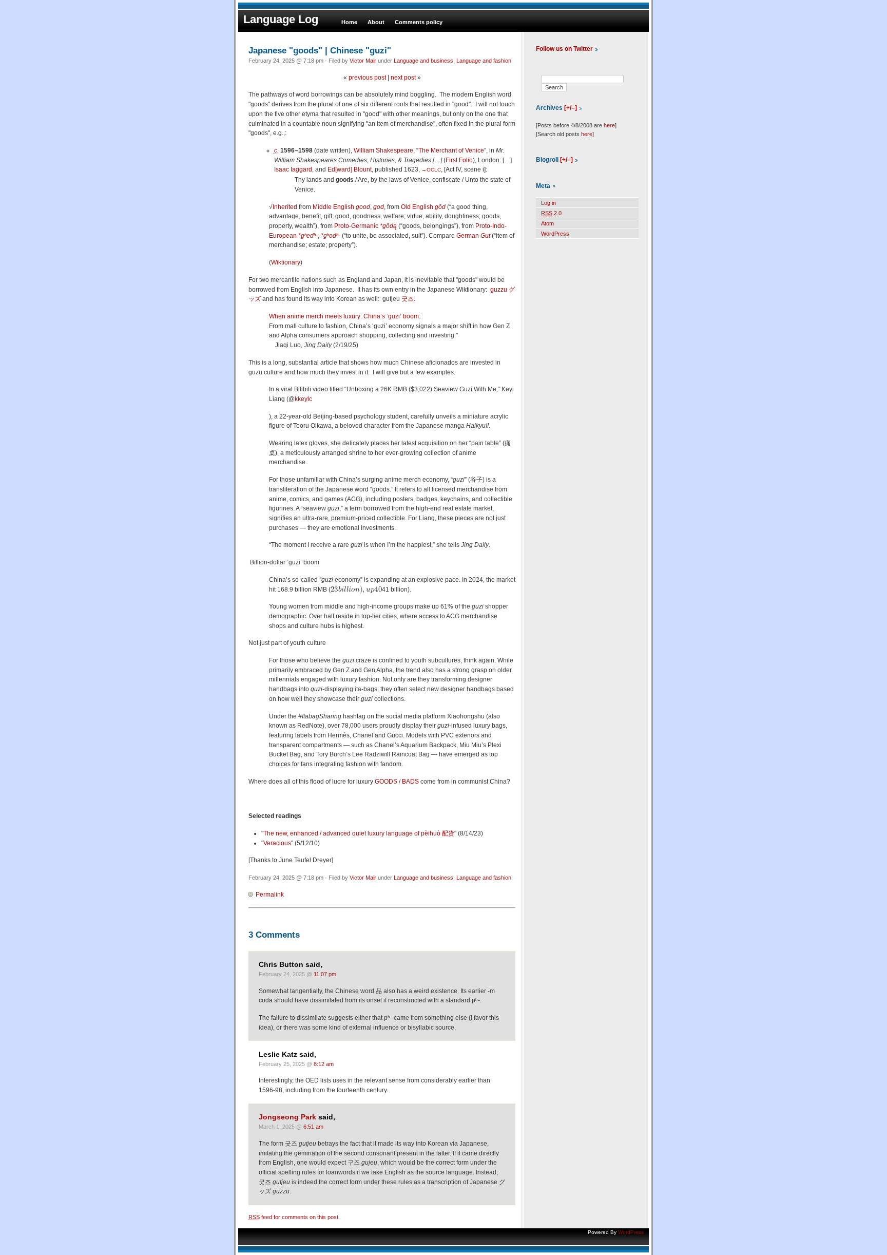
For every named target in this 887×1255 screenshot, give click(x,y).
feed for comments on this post (293, 1217)
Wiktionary (285, 262)
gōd (440, 207)
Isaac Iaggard (293, 169)
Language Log (280, 19)
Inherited (285, 207)
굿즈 (407, 298)
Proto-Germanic (356, 226)
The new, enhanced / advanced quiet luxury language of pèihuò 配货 (358, 833)
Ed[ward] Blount (349, 169)
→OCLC (431, 170)
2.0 (551, 213)
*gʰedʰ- (308, 235)
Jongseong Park (287, 1117)
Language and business (423, 61)
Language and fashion (483, 61)
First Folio (459, 160)
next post (403, 77)
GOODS (386, 781)
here (609, 125)
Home (349, 22)
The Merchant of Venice (451, 150)
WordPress (555, 234)
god (378, 207)
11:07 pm (325, 974)
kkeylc (303, 399)
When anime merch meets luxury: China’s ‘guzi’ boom (344, 316)
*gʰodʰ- (330, 235)
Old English (417, 207)
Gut (485, 235)
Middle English (333, 207)
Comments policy (418, 22)
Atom (547, 223)
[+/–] (570, 107)
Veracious (277, 843)
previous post (367, 77)
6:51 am (313, 1127)
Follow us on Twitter (564, 48)
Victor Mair (363, 61)
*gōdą (388, 226)
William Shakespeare (383, 150)
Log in (548, 203)
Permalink (270, 894)
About (376, 22)
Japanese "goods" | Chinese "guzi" (319, 50)
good (363, 207)
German (467, 235)
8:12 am (324, 1064)
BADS (410, 781)
